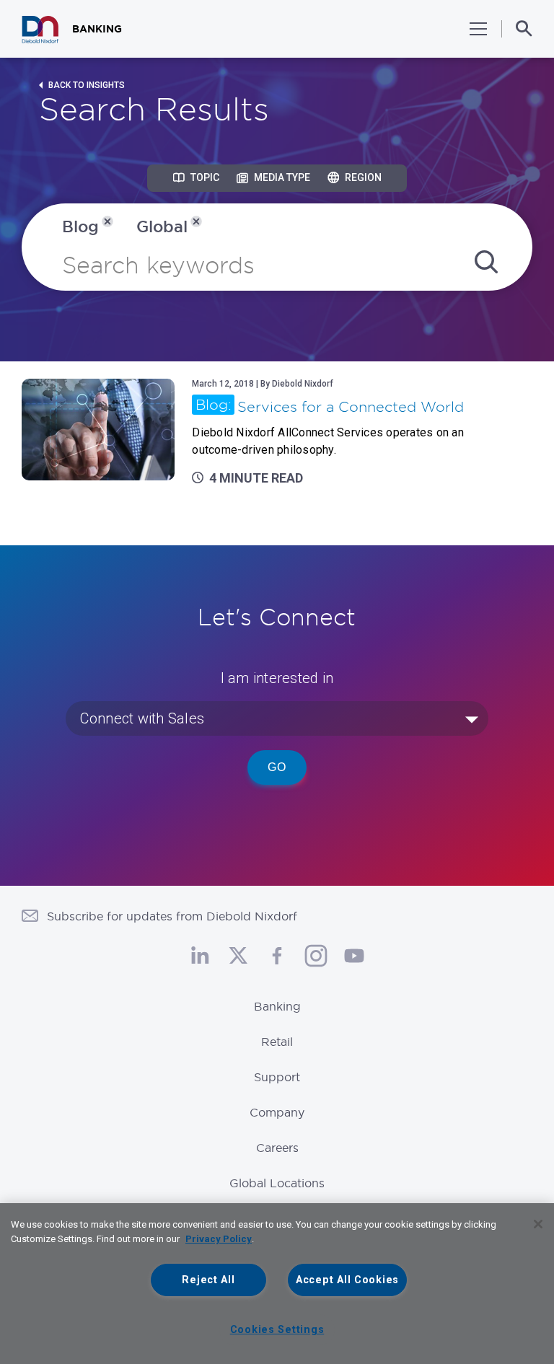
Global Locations (277, 1183)
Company (277, 1112)
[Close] (538, 1224)
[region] (277, 1283)
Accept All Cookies (347, 1280)
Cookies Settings (277, 1330)
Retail (277, 1041)
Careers (277, 1147)
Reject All (208, 1280)
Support (277, 1077)
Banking (277, 1006)
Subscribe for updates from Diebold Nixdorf (172, 916)
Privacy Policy (218, 1238)
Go (277, 767)
